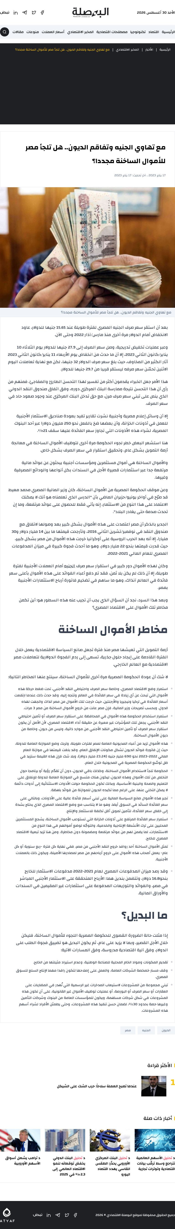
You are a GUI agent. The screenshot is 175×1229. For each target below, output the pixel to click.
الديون (166, 1030)
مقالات (18, 31)
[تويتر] (67, 1215)
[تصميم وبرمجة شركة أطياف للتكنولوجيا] (7, 1215)
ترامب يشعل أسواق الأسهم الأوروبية (22, 1161)
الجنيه (69, 566)
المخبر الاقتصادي (80, 31)
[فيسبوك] (75, 1215)
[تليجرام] (57, 1215)
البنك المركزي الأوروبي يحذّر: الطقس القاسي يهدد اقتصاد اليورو (112, 1166)
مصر (128, 1030)
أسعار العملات (53, 31)
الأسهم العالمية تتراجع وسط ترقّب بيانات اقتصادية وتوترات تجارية (155, 1163)
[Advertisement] (87, 88)
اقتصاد (153, 31)
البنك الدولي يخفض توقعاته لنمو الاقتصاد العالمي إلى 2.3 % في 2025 (68, 1166)
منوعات (32, 31)
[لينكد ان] (49, 1215)
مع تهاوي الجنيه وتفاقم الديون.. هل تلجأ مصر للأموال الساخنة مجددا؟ (62, 49)
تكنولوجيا (138, 31)
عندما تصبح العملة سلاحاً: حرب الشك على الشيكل (97, 1086)
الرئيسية (168, 31)
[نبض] (37, 1215)
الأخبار (149, 49)
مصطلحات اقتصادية (112, 31)
